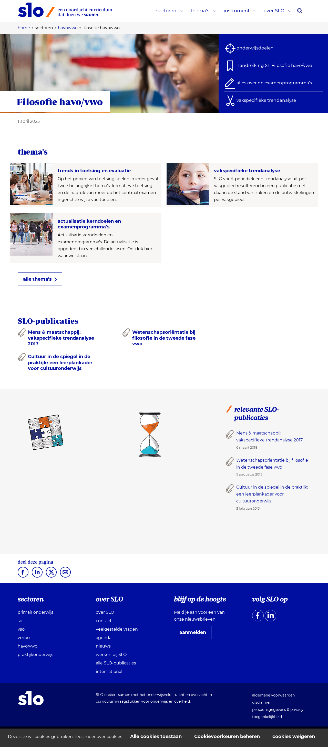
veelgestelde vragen (117, 629)
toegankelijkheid (267, 716)
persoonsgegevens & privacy (277, 709)
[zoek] (299, 10)
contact (104, 620)
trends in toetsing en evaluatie (94, 171)
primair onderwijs (35, 612)
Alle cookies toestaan (156, 736)
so (20, 620)
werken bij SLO (111, 654)
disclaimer (261, 702)
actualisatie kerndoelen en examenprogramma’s (89, 224)
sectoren (166, 11)
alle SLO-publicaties (116, 663)
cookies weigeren (293, 736)
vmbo (24, 637)
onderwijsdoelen (255, 48)
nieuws (103, 646)
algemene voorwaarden (273, 695)
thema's (200, 11)
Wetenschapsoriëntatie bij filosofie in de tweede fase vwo (164, 338)
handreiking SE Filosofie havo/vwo (274, 65)
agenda (103, 637)
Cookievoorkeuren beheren (227, 736)
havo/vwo (27, 646)
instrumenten (239, 11)
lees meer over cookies (98, 736)
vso (21, 629)
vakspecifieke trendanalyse (266, 100)
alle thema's (37, 279)
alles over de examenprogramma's (274, 82)
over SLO (274, 11)
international (109, 671)
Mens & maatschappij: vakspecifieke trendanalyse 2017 (61, 338)
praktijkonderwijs (35, 654)
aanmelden (194, 634)
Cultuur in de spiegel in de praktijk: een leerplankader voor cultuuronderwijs (60, 362)
